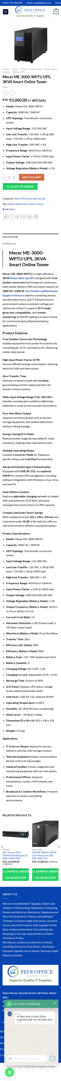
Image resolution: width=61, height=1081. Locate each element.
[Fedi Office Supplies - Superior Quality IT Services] (30, 12)
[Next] (58, 853)
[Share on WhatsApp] (5, 217)
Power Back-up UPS (22, 278)
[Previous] (2, 853)
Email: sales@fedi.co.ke (36, 2)
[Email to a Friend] (24, 217)
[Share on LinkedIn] (36, 217)
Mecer (12, 209)
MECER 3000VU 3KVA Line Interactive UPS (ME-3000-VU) (44, 855)
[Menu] (5, 12)
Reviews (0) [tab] (9, 243)
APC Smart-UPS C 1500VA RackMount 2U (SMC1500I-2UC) (15, 855)
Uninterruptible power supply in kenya (25, 204)
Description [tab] (10, 237)
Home (6, 69)
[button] (21, 187)
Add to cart (31, 177)
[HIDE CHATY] (9, 1072)
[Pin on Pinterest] (30, 217)
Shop (14, 69)
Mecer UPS (19, 72)
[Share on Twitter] (18, 217)
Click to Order (22, 186)
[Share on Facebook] (12, 217)
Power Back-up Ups (35, 198)
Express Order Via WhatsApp (16, 874)
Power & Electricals (31, 69)
